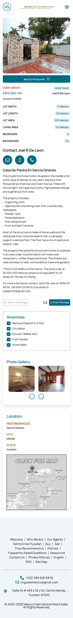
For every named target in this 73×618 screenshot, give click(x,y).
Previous (32, 396)
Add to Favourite (34, 79)
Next (41, 396)
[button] (66, 7)
